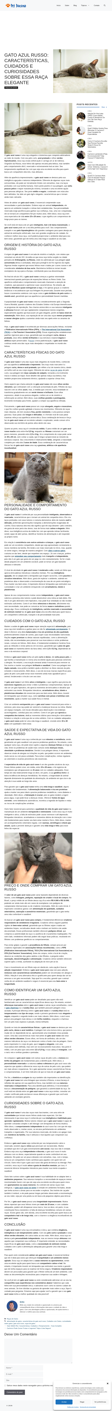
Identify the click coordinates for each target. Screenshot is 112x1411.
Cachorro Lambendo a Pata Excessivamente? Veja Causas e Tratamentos (97, 156)
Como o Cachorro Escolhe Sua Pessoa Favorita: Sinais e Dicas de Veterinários (97, 144)
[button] (108, 1383)
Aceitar (64, 1402)
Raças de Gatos (11, 87)
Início (58, 5)
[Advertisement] (56, 27)
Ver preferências (100, 1402)
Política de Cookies (73, 1407)
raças (31, 341)
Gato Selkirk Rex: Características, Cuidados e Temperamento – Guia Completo (34, 1326)
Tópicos (84, 5)
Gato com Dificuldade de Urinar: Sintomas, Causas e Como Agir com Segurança (98, 167)
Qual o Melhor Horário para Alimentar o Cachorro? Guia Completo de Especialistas (98, 131)
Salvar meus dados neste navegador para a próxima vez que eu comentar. (37, 1385)
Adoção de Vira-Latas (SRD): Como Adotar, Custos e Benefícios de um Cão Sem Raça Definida (96, 117)
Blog (75, 5)
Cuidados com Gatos (54, 1321)
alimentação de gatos (14, 1321)
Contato (96, 5)
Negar (82, 1402)
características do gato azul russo (34, 1321)
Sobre (67, 5)
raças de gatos (56, 370)
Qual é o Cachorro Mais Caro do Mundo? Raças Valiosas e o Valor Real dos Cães (96, 178)
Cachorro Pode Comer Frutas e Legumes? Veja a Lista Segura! (29, 1328)
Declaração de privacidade (88, 1407)
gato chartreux (12, 1008)
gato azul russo (18, 1323)
